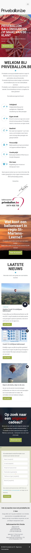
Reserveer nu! (7, 46)
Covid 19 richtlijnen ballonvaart (14, 344)
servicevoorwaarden (15, 490)
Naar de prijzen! (15, 252)
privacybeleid (6, 490)
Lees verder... (7, 324)
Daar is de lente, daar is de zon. (14, 385)
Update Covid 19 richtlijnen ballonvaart (12, 310)
